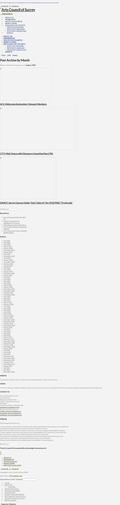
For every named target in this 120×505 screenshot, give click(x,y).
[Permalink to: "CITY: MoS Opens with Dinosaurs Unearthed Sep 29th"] (38, 149)
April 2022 (7, 283)
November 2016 (9, 372)
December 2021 (9, 289)
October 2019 (8, 323)
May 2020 (7, 310)
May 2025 (7, 254)
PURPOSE (11, 487)
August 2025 (8, 252)
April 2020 (7, 312)
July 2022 (7, 277)
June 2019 (7, 331)
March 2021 (8, 302)
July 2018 (7, 350)
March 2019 (8, 337)
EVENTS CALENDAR (12, 491)
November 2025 (9, 250)
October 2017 (8, 362)
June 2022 (7, 279)
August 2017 (8, 366)
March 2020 (8, 314)
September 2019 (9, 325)
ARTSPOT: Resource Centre (14, 498)
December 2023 (9, 262)
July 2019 (7, 329)
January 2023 (8, 271)
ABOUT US (7, 458)
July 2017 (7, 368)
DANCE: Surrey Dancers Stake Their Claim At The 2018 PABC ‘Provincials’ (36, 202)
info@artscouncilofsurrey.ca (10, 407)
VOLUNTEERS (10, 493)
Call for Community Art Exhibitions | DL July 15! (12, 222)
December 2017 (9, 358)
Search (2, 209)
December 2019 (9, 320)
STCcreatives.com (16, 476)
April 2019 (7, 335)
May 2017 (7, 370)
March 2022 (8, 285)
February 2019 (9, 339)
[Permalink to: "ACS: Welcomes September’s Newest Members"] (25, 100)
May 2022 (7, 281)
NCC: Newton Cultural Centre (15, 496)
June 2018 (7, 352)
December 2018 (9, 341)
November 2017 (9, 360)
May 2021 (7, 298)
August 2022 (8, 275)
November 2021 (9, 291)
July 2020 (7, 306)
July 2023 (7, 268)
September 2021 (9, 295)
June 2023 (7, 270)
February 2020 (9, 316)
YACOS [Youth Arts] (10, 461)
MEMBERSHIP (9, 460)
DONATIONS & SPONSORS (14, 495)
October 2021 (8, 293)
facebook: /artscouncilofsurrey (10, 413)
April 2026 (7, 244)
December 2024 (9, 256)
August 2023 (8, 266)
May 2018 (7, 354)
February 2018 (9, 356)
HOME (7, 483)
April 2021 (7, 300)
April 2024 (7, 258)
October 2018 (8, 345)
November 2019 (9, 322)
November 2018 (9, 343)
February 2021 (9, 304)
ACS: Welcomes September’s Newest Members (23, 104)
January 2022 (8, 287)
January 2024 (8, 260)
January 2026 (8, 248)
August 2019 (8, 327)
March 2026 (8, 246)
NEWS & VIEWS (9, 463)
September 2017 (9, 364)
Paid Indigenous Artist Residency (15, 225)
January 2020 (8, 318)
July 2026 (7, 241)
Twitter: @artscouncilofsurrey (10, 411)
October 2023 (8, 264)
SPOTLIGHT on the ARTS (12, 465)
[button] (6, 13)
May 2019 (7, 333)
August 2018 (8, 349)
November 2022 (9, 273)
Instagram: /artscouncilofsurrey (11, 415)
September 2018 (9, 347)
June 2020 (7, 308)
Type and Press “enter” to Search (11, 479)
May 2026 (7, 243)
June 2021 (7, 297)
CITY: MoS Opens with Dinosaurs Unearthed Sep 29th (26, 153)
